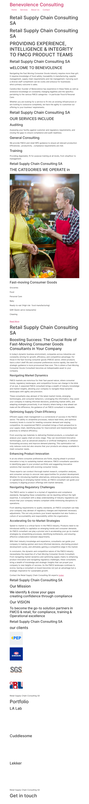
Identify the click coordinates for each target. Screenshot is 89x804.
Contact (46, 10)
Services (24, 10)
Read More (14, 321)
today (61, 575)
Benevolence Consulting (37, 4)
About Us (35, 10)
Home (14, 10)
